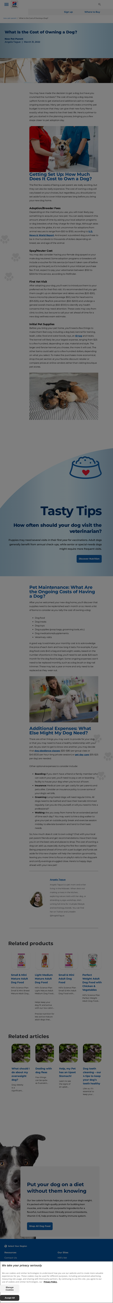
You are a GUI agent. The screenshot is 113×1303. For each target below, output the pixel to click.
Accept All (10, 1298)
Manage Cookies (10, 1288)
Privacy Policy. (50, 1281)
